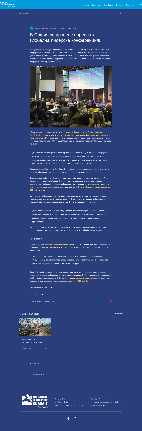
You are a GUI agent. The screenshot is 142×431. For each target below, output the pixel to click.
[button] (120, 13)
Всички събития (25, 13)
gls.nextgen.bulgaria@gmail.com (113, 402)
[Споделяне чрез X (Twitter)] (36, 294)
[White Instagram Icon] (74, 418)
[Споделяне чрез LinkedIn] (42, 294)
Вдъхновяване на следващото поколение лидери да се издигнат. (33, 340)
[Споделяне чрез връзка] (47, 294)
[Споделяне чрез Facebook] (31, 294)
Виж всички (119, 314)
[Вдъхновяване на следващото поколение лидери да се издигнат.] (35, 327)
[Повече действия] (110, 28)
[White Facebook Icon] (68, 418)
